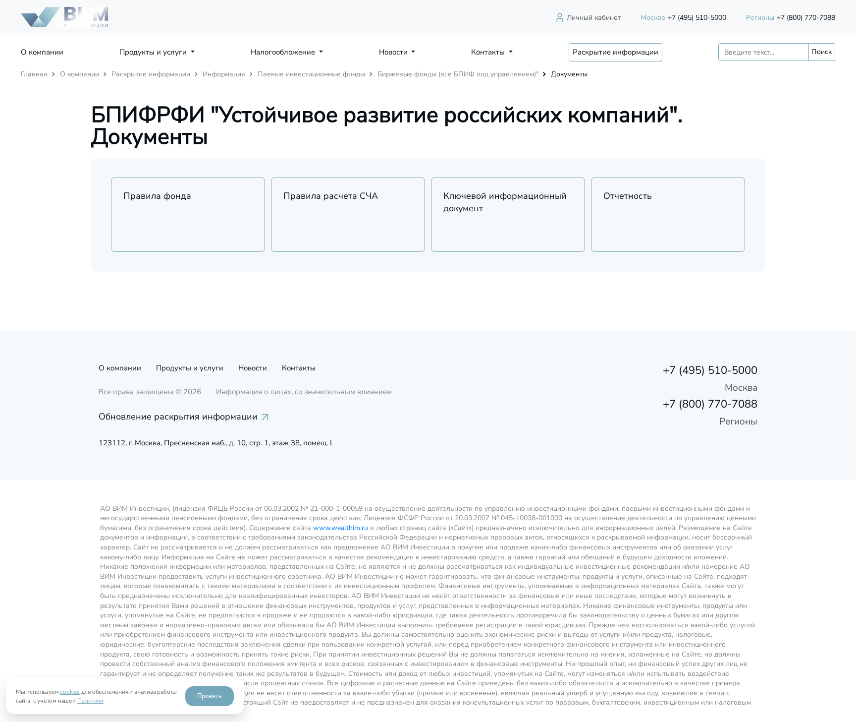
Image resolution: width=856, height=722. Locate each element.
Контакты (299, 368)
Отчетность (627, 196)
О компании (42, 52)
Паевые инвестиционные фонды (311, 74)
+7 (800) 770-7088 (790, 17)
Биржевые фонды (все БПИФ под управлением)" (457, 74)
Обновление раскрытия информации (178, 416)
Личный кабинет (594, 17)
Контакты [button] (489, 52)
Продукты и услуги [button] (154, 52)
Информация (224, 74)
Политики (90, 701)
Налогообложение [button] (284, 52)
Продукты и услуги (189, 368)
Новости (252, 368)
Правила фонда (157, 196)
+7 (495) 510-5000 (683, 17)
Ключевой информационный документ (505, 202)
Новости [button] (394, 52)
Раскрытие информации (615, 52)
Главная (34, 74)
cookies (70, 692)
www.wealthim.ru (340, 528)
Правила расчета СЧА (330, 196)
